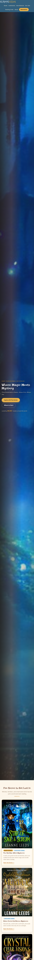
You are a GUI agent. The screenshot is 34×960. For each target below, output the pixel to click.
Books (5, 5)
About (16, 9)
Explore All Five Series (11, 400)
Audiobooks (12, 5)
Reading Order (9, 9)
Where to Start (8, 405)
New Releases (20, 5)
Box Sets (27, 5)
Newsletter (23, 9)
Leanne (8, 2)
